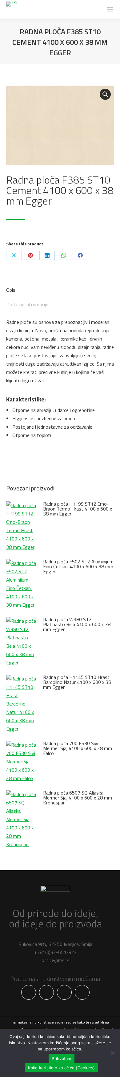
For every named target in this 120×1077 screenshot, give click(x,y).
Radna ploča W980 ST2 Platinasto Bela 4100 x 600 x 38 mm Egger (76, 624)
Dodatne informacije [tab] (27, 304)
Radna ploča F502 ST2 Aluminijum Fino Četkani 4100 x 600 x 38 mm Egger (78, 566)
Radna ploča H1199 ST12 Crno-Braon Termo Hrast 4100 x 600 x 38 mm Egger (77, 508)
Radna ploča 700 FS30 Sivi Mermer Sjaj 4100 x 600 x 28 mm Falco (77, 748)
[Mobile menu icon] (110, 9)
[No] (112, 1053)
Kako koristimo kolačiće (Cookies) (61, 1067)
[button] (105, 94)
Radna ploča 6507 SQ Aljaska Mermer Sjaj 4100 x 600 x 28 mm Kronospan (77, 797)
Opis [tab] (10, 290)
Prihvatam (61, 1058)
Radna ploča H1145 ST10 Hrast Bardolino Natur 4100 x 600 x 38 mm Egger (77, 682)
